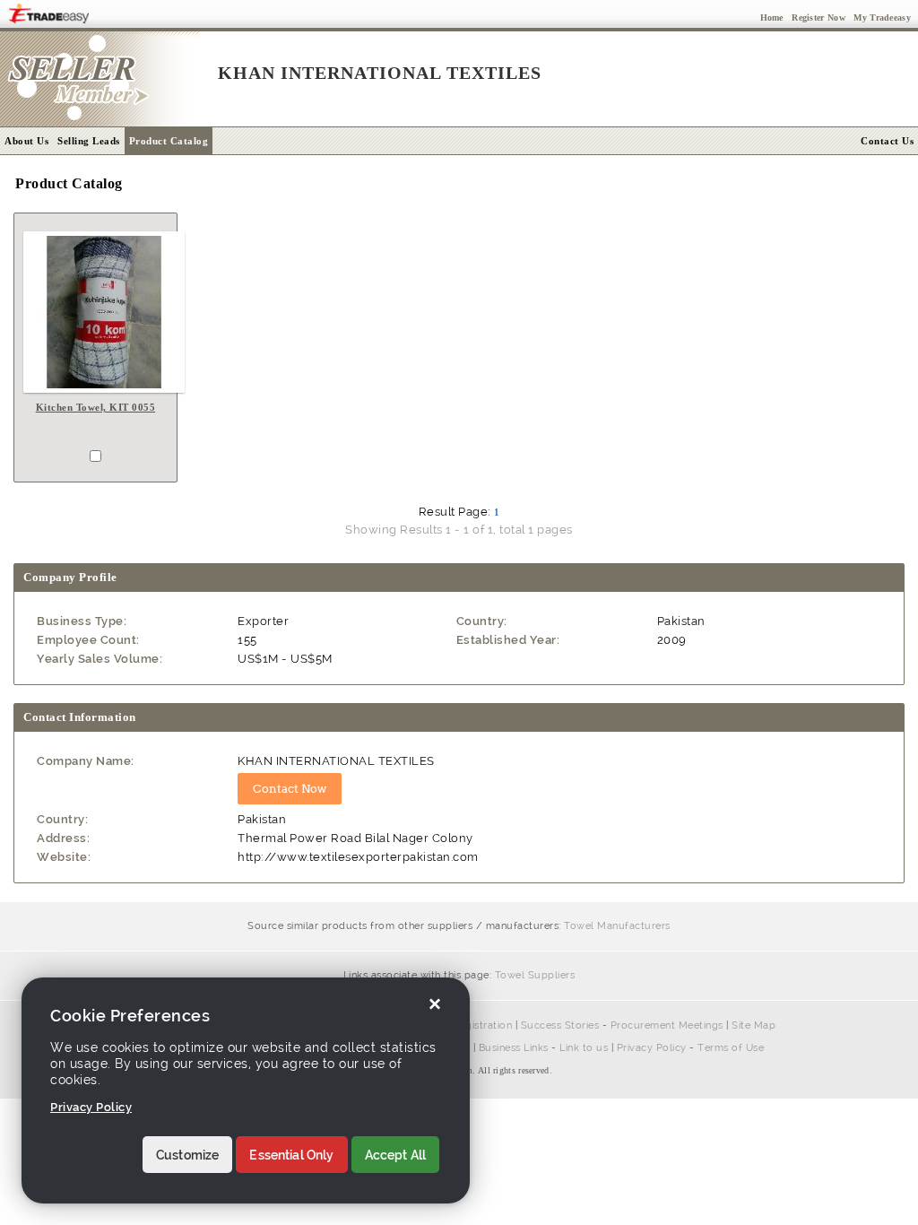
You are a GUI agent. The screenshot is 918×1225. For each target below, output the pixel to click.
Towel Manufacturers (617, 926)
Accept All (396, 1155)
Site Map (753, 1025)
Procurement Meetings (667, 1025)
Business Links (514, 1048)
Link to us (583, 1048)
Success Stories (560, 1025)
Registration (482, 1025)
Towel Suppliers (535, 975)
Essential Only (291, 1155)
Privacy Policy (652, 1048)
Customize (187, 1155)
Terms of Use (730, 1048)
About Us (26, 140)
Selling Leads (88, 140)
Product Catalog (169, 140)
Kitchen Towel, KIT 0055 (96, 407)
